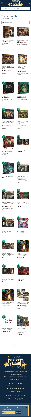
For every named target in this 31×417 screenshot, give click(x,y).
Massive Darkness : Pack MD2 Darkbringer (8, 95)
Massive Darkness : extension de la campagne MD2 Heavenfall (21, 68)
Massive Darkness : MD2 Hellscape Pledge (22, 149)
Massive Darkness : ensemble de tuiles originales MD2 (22, 356)
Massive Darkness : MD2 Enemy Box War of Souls (8, 175)
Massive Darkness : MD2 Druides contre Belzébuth (22, 122)
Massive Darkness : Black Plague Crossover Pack (23, 303)
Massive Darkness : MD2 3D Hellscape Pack (7, 230)
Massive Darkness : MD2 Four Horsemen (7, 149)
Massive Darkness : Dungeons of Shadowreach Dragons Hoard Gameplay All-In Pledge (22, 331)
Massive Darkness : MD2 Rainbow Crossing (22, 230)
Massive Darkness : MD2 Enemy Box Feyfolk (22, 95)
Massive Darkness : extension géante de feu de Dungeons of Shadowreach (22, 384)
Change (18, 412)
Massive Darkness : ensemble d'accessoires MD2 (22, 254)
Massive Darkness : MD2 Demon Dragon (22, 278)
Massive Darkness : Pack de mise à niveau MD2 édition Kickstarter (8, 122)
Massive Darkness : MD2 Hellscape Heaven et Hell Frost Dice (23, 203)
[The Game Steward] (15, 3)
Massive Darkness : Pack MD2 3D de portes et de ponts (8, 203)
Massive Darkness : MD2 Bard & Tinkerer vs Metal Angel (22, 40)
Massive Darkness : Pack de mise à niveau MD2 (8, 356)
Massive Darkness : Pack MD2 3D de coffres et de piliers (22, 176)
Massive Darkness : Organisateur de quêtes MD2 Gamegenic (8, 383)
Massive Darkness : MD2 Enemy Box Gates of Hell (8, 39)
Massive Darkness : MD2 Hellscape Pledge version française (8, 279)
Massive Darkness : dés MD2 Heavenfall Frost (7, 329)
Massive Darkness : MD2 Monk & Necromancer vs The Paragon (8, 67)
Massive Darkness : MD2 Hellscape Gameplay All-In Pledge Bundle (8, 254)
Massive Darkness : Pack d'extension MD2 (8, 303)
